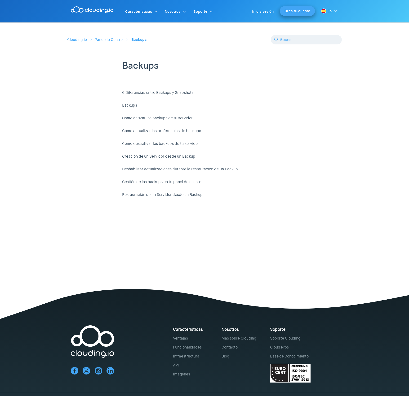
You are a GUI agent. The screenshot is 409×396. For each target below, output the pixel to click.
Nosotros (172, 11)
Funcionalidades (187, 347)
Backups (139, 39)
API (176, 365)
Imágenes (181, 374)
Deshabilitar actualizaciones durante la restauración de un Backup (180, 169)
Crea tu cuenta (297, 11)
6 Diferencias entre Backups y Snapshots (157, 92)
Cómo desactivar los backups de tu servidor (160, 143)
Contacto (230, 347)
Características (138, 11)
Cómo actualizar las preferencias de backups (161, 130)
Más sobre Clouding (239, 338)
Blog (225, 356)
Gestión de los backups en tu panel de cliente (161, 181)
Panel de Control (109, 39)
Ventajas (180, 338)
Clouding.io (77, 39)
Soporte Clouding (285, 338)
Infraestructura (186, 356)
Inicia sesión (263, 11)
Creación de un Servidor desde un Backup (158, 156)
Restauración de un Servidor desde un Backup (162, 194)
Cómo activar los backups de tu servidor (157, 118)
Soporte (200, 11)
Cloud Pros (279, 347)
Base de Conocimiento (289, 356)
